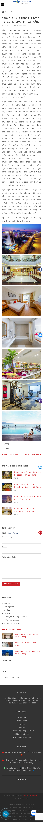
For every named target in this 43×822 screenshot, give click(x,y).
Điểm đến (7, 603)
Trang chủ (9, 12)
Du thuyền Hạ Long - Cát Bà (15, 617)
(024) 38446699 (29, 703)
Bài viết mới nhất (11, 630)
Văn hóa (7, 613)
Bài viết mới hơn (32, 455)
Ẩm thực (7, 610)
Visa (11, 804)
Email (4, 547)
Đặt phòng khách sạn (12, 623)
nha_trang (15, 678)
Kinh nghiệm (9, 607)
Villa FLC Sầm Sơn (11, 620)
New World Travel (30, 796)
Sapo (27, 798)
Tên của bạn (7, 537)
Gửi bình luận (11, 584)
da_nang (7, 26)
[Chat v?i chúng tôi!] (40, 335)
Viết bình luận (9, 557)
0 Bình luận (21, 26)
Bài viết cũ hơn (10, 455)
